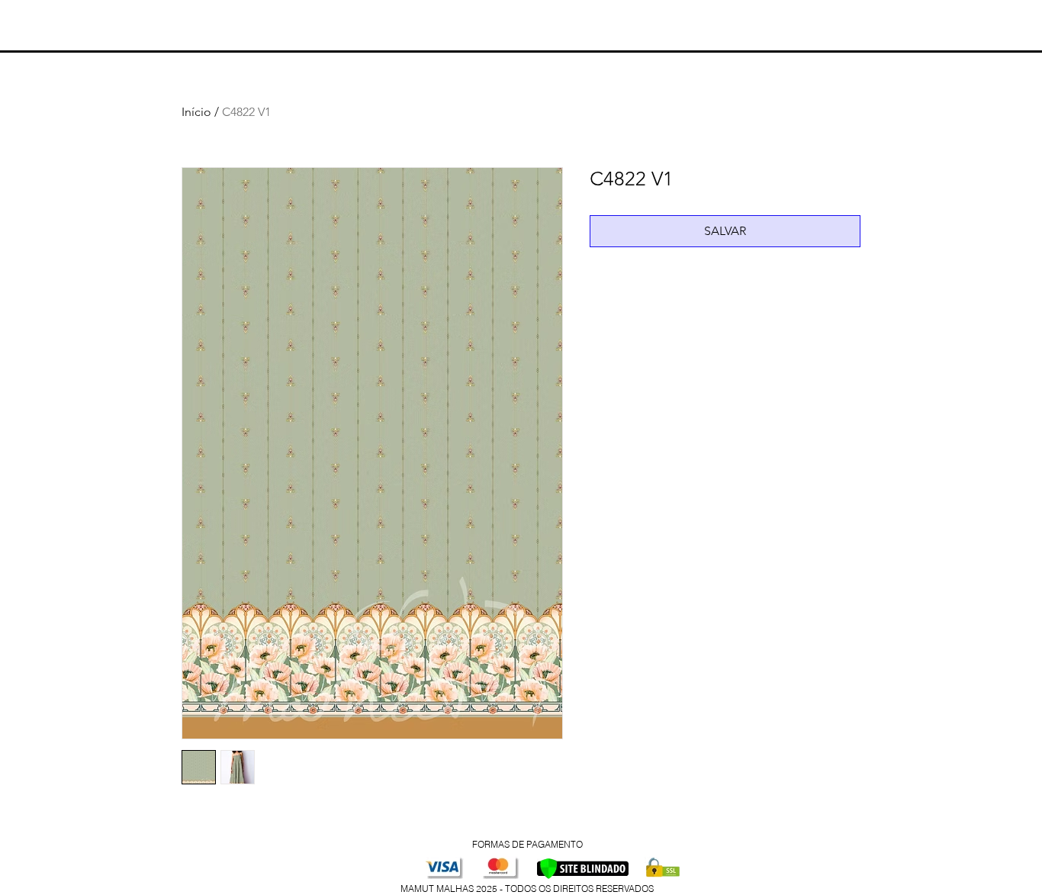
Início (196, 112)
